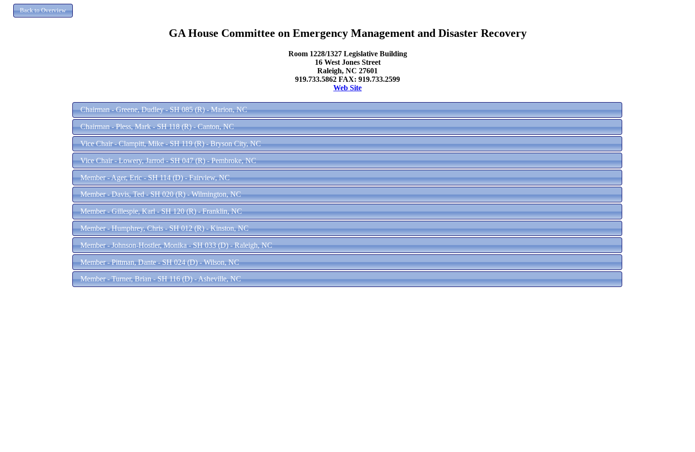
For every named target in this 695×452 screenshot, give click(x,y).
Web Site (347, 88)
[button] (43, 10)
